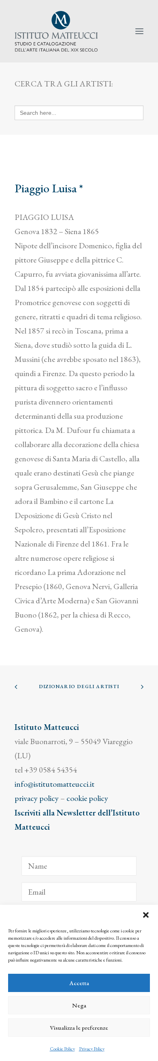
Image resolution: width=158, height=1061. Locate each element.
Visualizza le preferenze (79, 1027)
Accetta (79, 983)
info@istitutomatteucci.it (54, 784)
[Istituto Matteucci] (56, 31)
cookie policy (87, 798)
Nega (79, 1005)
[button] (146, 915)
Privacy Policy (92, 1049)
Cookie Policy (62, 1049)
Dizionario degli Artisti (79, 686)
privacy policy (37, 798)
